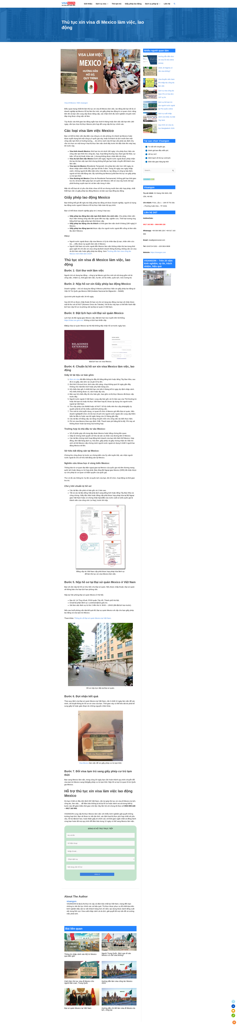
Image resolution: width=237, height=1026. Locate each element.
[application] (107, 4)
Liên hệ (167, 4)
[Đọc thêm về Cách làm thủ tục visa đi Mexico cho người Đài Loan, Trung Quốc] (81, 970)
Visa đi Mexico (70, 103)
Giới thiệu (88, 4)
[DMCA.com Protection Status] (149, 179)
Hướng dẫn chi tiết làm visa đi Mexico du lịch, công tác (118, 1009)
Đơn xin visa (75, 379)
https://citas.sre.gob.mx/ (73, 320)
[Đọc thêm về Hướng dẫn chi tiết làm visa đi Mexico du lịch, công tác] (119, 997)
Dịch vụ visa (101, 4)
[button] (174, 4)
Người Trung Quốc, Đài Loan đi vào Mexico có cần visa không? (116, 954)
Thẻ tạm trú (116, 4)
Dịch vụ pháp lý (151, 4)
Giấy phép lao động (133, 4)
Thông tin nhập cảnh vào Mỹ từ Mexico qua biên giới (80, 955)
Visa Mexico (84, 763)
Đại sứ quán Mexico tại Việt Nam (77, 1008)
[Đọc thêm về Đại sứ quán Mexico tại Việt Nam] (81, 997)
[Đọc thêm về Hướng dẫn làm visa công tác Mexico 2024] (119, 970)
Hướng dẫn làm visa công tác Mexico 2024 (117, 982)
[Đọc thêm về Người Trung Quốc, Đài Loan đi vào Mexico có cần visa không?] (119, 942)
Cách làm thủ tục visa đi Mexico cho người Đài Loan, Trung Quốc (79, 982)
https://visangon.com (158, 252)
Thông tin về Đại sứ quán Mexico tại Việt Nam (92, 618)
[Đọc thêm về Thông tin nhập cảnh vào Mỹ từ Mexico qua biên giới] (81, 942)
